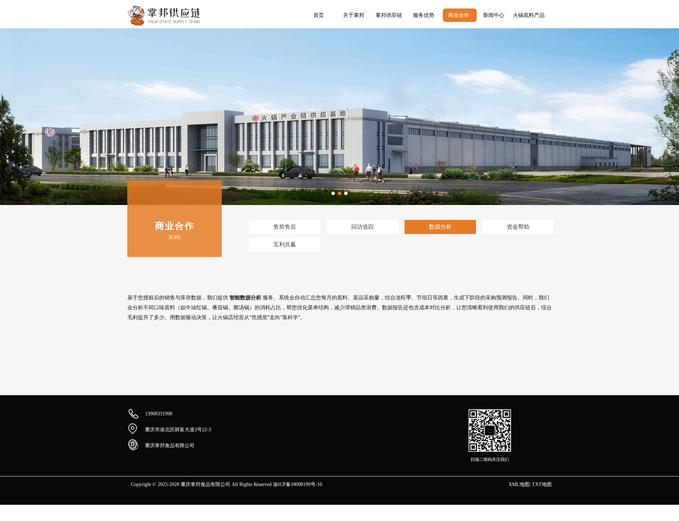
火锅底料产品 (529, 15)
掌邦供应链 (389, 15)
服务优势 (423, 15)
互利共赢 (284, 244)
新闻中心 (493, 15)
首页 (318, 15)
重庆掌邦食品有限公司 (170, 445)
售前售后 (284, 227)
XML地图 (519, 484)
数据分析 (440, 227)
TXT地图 (542, 484)
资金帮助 (518, 227)
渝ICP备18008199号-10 (297, 484)
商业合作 (458, 15)
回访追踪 (362, 227)
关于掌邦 (353, 15)
